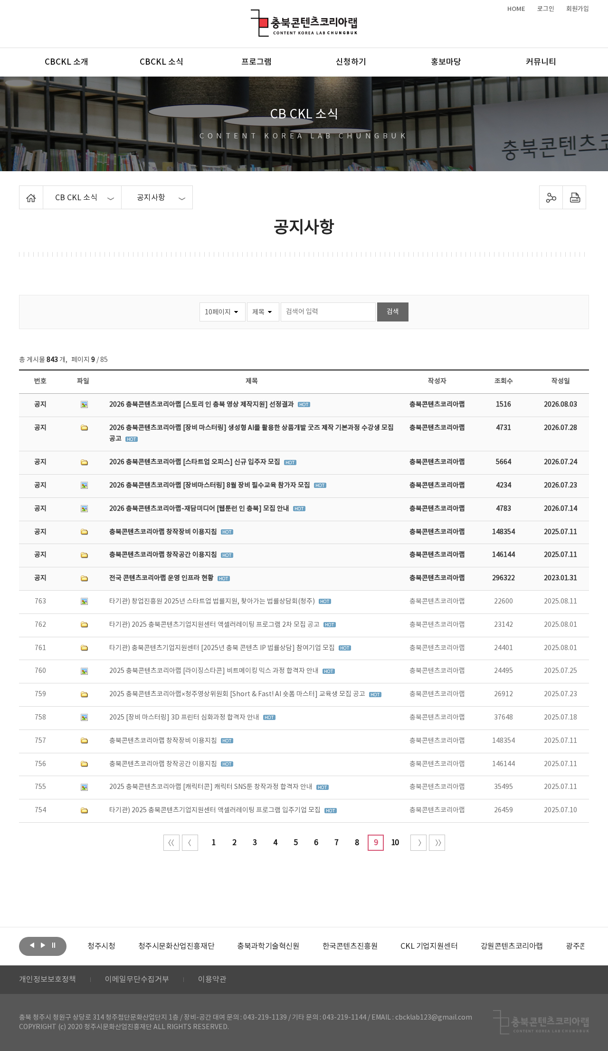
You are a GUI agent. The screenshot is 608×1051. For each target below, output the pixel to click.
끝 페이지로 (437, 843)
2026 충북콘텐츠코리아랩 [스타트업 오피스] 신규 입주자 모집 (195, 462)
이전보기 (32, 945)
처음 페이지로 (171, 843)
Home (21, 191)
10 (394, 842)
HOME (516, 9)
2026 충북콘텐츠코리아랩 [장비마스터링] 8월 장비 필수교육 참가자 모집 (210, 485)
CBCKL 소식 (161, 62)
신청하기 (351, 62)
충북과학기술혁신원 (268, 946)
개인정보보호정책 (47, 979)
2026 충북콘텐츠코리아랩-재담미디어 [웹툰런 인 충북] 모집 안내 (200, 509)
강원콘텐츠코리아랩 (512, 946)
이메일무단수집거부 (137, 979)
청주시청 (101, 946)
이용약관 (212, 979)
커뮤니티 (541, 62)
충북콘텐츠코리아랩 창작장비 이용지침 (163, 532)
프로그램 (256, 62)
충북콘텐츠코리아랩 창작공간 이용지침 (163, 555)
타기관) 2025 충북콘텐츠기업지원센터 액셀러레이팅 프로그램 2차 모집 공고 (215, 625)
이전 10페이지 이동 (190, 843)
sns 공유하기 (551, 197)
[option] (101, 946)
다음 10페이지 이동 (418, 843)
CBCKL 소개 (66, 62)
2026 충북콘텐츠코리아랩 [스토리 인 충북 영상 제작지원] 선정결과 (202, 405)
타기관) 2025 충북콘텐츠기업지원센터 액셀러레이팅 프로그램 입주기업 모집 (215, 810)
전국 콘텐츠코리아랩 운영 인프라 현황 (162, 578)
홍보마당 (446, 62)
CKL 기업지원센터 (428, 946)
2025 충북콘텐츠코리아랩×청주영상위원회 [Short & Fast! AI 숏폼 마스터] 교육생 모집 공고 (238, 694)
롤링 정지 (53, 945)
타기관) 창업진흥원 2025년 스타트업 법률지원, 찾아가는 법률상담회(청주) (212, 601)
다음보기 (43, 945)
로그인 (545, 9)
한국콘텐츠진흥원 (350, 946)
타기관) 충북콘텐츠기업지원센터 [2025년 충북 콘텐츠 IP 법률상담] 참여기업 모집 (222, 648)
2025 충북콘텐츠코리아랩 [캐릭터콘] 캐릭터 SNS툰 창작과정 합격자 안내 (211, 787)
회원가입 (577, 9)
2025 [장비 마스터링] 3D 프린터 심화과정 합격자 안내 (185, 717)
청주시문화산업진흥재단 (176, 946)
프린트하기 (574, 197)
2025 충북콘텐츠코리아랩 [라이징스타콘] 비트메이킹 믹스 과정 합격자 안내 (214, 671)
